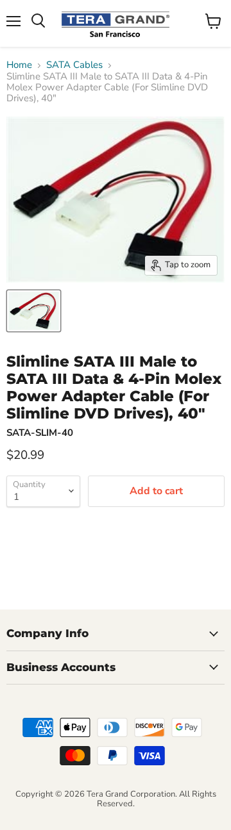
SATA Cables (74, 65)
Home (19, 65)
